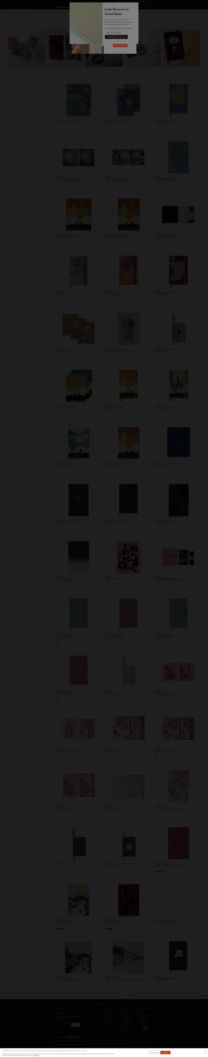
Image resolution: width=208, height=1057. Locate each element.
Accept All (165, 1052)
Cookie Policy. (36, 1055)
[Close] (205, 1052)
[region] (104, 1052)
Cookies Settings (154, 1052)
